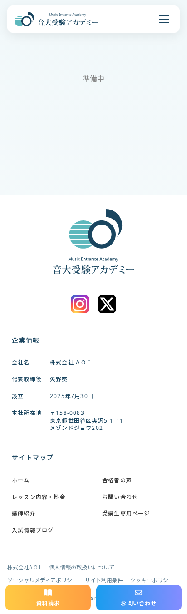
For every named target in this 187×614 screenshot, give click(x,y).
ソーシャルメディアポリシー (42, 580)
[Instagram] (80, 304)
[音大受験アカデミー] (56, 19)
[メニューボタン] (163, 19)
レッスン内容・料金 (39, 497)
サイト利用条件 (104, 580)
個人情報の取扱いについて (81, 567)
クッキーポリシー (152, 580)
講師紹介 (24, 513)
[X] (107, 304)
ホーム (21, 480)
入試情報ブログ (33, 530)
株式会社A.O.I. (24, 567)
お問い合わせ (120, 497)
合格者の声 (117, 480)
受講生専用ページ (126, 513)
